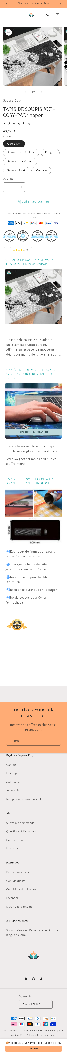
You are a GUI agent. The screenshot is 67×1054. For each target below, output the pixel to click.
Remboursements (17, 872)
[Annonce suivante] (60, 3)
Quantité (8, 179)
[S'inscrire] (56, 741)
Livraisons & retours (19, 906)
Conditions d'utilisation (21, 889)
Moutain (41, 170)
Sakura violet (16, 170)
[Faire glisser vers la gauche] (25, 92)
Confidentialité (16, 881)
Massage (11, 773)
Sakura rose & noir (20, 161)
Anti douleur (14, 782)
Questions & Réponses (21, 831)
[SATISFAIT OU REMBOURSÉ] (17, 636)
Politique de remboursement (42, 1035)
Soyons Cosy (20, 1030)
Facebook (12, 898)
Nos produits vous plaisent (23, 799)
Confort (11, 765)
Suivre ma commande (20, 823)
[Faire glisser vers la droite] (41, 92)
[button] (8, 14)
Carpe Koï (14, 143)
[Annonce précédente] (6, 3)
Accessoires (14, 790)
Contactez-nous (17, 840)
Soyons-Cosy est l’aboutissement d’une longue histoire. (32, 933)
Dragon (50, 152)
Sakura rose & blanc (21, 152)
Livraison (12, 848)
